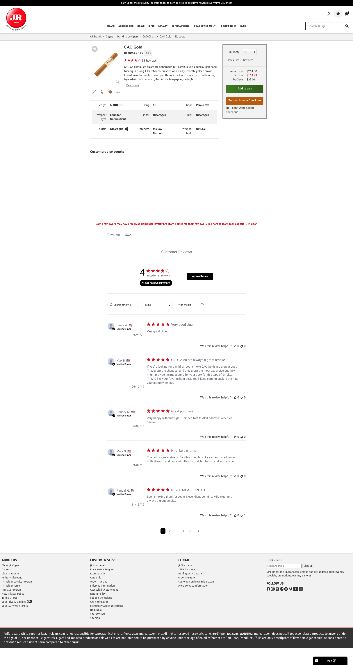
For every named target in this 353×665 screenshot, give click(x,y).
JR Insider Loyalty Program (17, 581)
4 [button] (183, 531)
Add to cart (245, 88)
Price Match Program (102, 569)
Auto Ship (95, 577)
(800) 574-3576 (186, 577)
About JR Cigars (10, 565)
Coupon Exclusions (101, 597)
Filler (189, 115)
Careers (6, 569)
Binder (145, 115)
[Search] (347, 26)
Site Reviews (97, 614)
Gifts (151, 26)
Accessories (125, 26)
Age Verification (99, 601)
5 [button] (190, 531)
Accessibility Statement (104, 589)
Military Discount (12, 577)
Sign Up (308, 565)
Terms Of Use (9, 597)
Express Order (98, 573)
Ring (146, 105)
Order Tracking (98, 581)
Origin (102, 129)
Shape (188, 105)
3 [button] (176, 531)
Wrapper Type (101, 117)
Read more (132, 85)
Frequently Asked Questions (106, 606)
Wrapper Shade (187, 131)
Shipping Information (102, 585)
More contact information (193, 585)
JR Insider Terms (11, 585)
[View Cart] (347, 14)
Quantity (234, 52)
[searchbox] (123, 305)
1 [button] (163, 531)
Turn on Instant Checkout (245, 100)
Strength (144, 129)
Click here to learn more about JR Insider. (231, 224)
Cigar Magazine (10, 573)
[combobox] (157, 305)
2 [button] (170, 531)
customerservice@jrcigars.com (196, 581)
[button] (94, 92)
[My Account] (328, 14)
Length (102, 105)
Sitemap (95, 618)
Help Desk (96, 610)
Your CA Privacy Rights (15, 606)
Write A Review (200, 276)
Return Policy (98, 593)
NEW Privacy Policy (13, 593)
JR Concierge (97, 565)
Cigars (111, 26)
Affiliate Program (12, 589)
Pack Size (233, 60)
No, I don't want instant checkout (240, 110)
